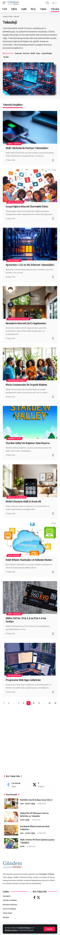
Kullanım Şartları (11, 930)
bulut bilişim (14, 555)
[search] (47, 3)
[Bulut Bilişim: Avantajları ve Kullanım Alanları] (30, 539)
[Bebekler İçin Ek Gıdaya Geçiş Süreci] (11, 803)
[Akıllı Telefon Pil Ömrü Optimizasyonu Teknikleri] (11, 843)
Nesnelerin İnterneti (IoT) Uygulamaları (26, 323)
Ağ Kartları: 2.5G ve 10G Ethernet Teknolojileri (30, 264)
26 (55, 703)
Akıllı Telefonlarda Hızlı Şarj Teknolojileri (27, 148)
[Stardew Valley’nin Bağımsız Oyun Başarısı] (30, 422)
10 (33, 703)
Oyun (38, 53)
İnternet (26, 53)
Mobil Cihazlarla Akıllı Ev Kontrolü (23, 501)
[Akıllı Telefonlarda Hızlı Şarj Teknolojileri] (30, 127)
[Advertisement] (30, 741)
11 (38, 703)
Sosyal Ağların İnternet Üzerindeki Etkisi (27, 206)
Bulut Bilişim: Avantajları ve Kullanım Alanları (29, 559)
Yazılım (6, 57)
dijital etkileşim (15, 202)
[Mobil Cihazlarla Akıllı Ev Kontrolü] (30, 480)
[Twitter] (38, 897)
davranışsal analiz (16, 380)
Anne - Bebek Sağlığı (27, 804)
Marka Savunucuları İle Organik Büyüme (26, 384)
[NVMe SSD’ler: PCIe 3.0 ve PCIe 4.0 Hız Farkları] (30, 597)
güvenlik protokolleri (18, 319)
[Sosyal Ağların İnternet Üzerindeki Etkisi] (30, 185)
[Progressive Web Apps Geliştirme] (30, 659)
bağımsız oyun (14, 438)
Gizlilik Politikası (24, 928)
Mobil (33, 53)
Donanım (18, 53)
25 (49, 703)
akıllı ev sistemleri (16, 497)
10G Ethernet (14, 260)
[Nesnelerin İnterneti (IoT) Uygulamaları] (30, 302)
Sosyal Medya (46, 53)
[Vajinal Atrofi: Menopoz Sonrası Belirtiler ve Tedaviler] (11, 817)
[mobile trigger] (5, 3)
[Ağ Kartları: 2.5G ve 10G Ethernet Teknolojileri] (30, 244)
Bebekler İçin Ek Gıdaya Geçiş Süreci (36, 800)
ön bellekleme (14, 675)
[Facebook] (17, 784)
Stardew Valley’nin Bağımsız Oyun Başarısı (28, 442)
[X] (43, 784)
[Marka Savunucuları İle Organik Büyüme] (30, 364)
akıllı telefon (14, 143)
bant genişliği (14, 614)
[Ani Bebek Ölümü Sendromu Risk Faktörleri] (11, 830)
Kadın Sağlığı (24, 820)
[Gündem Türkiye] (13, 3)
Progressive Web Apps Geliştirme (23, 679)
